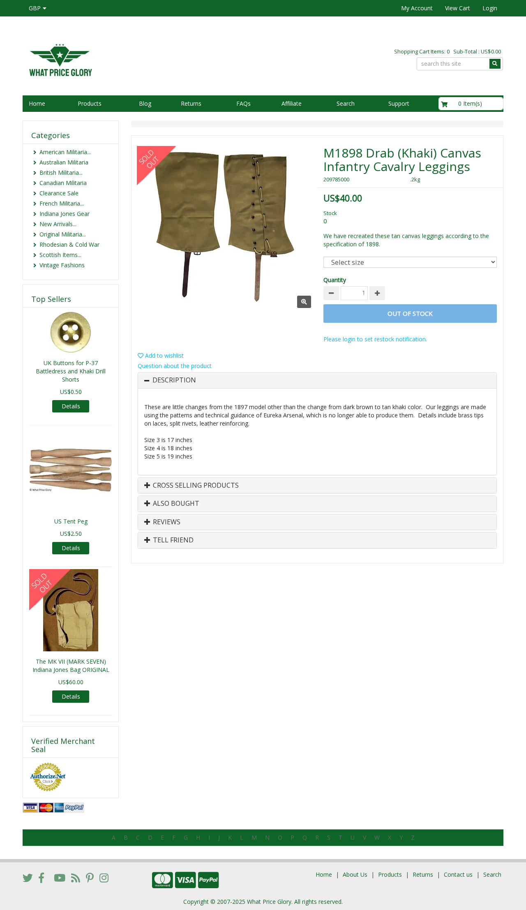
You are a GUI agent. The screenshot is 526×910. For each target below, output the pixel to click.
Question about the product (175, 366)
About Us (355, 874)
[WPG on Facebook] (41, 878)
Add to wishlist (163, 355)
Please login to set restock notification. (375, 339)
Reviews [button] (165, 522)
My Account (417, 8)
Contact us (458, 874)
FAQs (243, 103)
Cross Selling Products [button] (195, 485)
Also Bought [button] (175, 503)
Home (37, 103)
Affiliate (291, 103)
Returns (191, 103)
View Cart (457, 8)
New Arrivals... (57, 224)
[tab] (317, 380)
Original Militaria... (62, 234)
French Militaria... (61, 203)
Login (489, 8)
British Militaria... (61, 172)
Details (71, 406)
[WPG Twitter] (28, 878)
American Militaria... (65, 152)
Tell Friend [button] (172, 540)
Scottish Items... (60, 255)
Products (90, 103)
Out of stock (410, 313)
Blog (145, 103)
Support (398, 103)
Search (346, 103)
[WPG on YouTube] (59, 878)
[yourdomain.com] (139, 59)
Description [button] (174, 380)
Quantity (334, 280)
